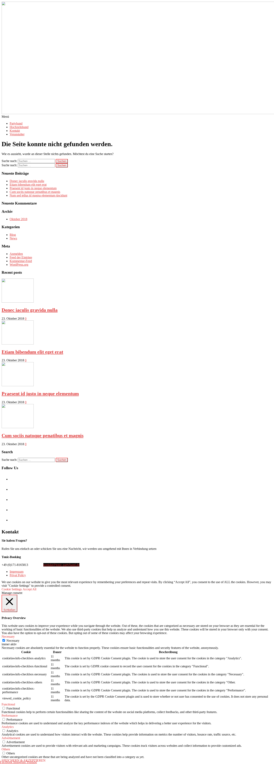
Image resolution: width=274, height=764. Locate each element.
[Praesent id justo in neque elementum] (18, 385)
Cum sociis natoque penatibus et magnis (35, 192)
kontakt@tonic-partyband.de (61, 564)
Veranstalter (17, 134)
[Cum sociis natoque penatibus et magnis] (18, 427)
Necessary (12, 640)
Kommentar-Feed (21, 261)
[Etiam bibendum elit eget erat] (18, 343)
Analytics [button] (8, 727)
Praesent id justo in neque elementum (33, 188)
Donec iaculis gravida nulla (27, 181)
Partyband (16, 123)
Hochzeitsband (19, 127)
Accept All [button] (29, 589)
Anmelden (16, 253)
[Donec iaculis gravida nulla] (18, 301)
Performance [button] (10, 715)
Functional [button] (8, 704)
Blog (13, 234)
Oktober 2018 (18, 219)
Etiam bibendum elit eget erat (28, 184)
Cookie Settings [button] (12, 589)
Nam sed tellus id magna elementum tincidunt (38, 195)
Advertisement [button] (11, 738)
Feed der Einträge (21, 257)
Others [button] (6, 749)
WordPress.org (19, 264)
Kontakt (15, 130)
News (13, 238)
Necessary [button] (8, 636)
